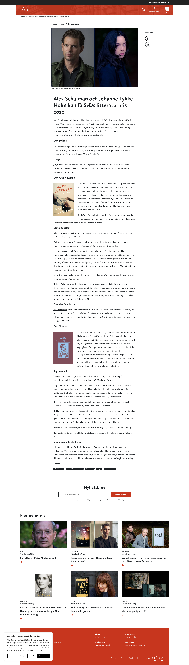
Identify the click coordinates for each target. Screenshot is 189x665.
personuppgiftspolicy (117, 500)
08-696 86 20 (99, 637)
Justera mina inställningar (17, 656)
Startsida (22, 16)
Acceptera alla (43, 656)
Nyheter (28, 16)
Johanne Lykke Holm (80, 120)
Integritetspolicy (143, 658)
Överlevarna (65, 123)
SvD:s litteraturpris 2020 (115, 120)
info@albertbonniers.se (134, 637)
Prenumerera (121, 494)
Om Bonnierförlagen (119, 658)
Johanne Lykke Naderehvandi (74, 469)
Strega (85, 123)
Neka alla (32, 656)
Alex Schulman (60, 120)
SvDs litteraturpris (110, 469)
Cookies (132, 658)
